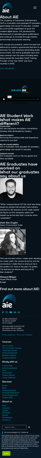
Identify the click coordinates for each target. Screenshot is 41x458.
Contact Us (6, 420)
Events (4, 386)
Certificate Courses (9, 350)
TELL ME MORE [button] (7, 68)
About (4, 405)
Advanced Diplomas (9, 353)
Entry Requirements (9, 368)
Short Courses (7, 346)
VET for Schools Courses (11, 348)
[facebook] (3, 312)
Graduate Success (9, 390)
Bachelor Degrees (9, 355)
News (4, 388)
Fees (4, 370)
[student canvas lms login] (18, 312)
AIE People (6, 413)
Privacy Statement (8, 335)
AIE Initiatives (7, 417)
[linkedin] (15, 312)
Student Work (7, 397)
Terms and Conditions (24, 335)
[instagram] (7, 312)
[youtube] (10, 312)
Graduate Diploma (9, 358)
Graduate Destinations (10, 393)
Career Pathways (8, 378)
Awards (5, 415)
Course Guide (7, 366)
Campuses (6, 408)
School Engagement (10, 395)
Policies (5, 410)
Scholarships (7, 373)
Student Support (8, 375)
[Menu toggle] (34, 8)
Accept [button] (6, 453)
